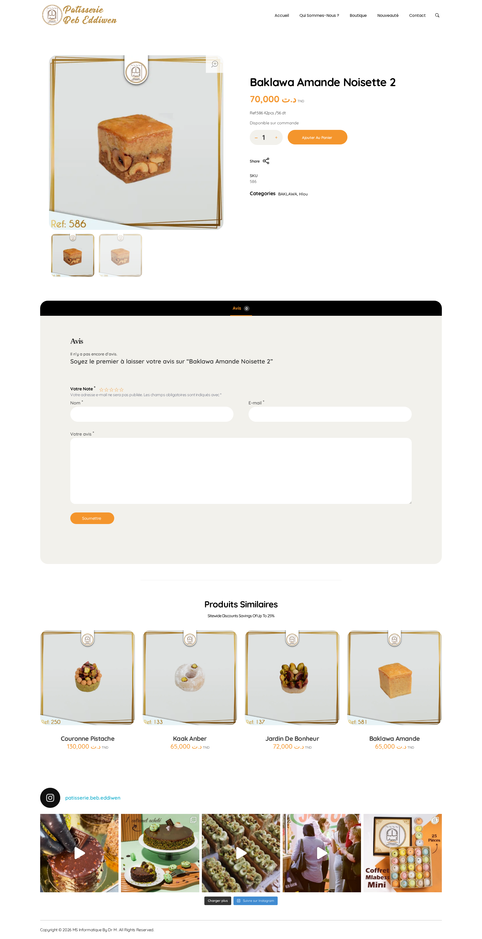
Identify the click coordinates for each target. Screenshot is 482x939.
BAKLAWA (318, 70)
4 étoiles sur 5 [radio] (116, 389)
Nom (76, 402)
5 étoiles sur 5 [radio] (121, 389)
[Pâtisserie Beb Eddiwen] (79, 15)
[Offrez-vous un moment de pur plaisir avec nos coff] (403, 853)
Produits (277, 70)
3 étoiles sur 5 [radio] (111, 389)
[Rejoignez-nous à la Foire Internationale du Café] (322, 853)
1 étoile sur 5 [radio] (101, 389)
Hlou (297, 70)
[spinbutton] (266, 137)
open (214, 64)
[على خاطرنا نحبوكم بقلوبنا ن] (160, 853)
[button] (276, 138)
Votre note (82, 388)
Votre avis (82, 434)
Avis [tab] (240, 308)
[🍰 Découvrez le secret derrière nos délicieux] (241, 853)
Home (257, 70)
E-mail (256, 402)
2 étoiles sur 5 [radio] (106, 389)
